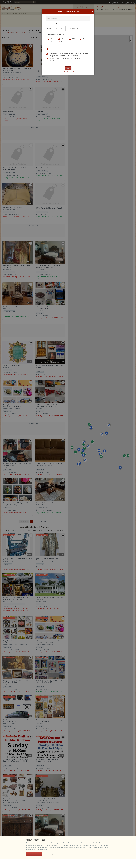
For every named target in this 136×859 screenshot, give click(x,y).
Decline (50, 854)
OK (34, 854)
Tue (62, 38)
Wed (73, 38)
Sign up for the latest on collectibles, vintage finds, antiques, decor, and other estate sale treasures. (69, 55)
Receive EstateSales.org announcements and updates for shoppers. (67, 59)
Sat (62, 41)
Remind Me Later (64, 72)
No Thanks (74, 72)
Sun (73, 41)
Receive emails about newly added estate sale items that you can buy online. (69, 50)
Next (68, 68)
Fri (51, 41)
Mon (52, 38)
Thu (84, 38)
